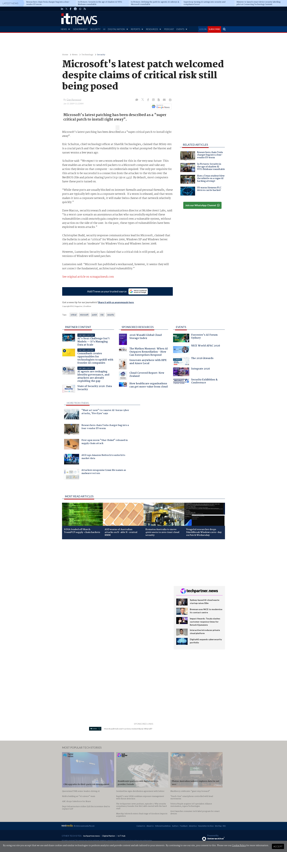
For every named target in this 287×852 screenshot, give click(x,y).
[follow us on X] (66, 9)
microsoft (84, 314)
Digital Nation (108, 835)
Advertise (193, 826)
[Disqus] (115, 581)
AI (104, 29)
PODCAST (169, 29)
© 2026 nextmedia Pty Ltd (84, 826)
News (75, 54)
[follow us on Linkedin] (62, 9)
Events (181, 327)
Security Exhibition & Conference (204, 381)
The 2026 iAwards (202, 358)
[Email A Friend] (165, 100)
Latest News (10, 3)
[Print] (170, 100)
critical (73, 314)
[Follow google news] (160, 106)
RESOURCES (152, 29)
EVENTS (180, 29)
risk (102, 314)
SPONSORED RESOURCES (138, 327)
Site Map (218, 826)
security (110, 314)
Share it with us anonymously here (116, 302)
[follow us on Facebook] (70, 9)
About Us (150, 826)
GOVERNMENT (80, 29)
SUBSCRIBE (214, 29)
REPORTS (135, 29)
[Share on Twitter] (143, 100)
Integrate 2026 (200, 369)
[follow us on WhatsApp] (80, 9)
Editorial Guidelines (163, 826)
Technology (87, 54)
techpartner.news (91, 835)
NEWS (64, 29)
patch (94, 314)
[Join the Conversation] (136, 100)
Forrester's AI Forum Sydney (204, 337)
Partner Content (78, 327)
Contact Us (140, 826)
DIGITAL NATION (116, 29)
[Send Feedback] (159, 100)
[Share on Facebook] (148, 100)
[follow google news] (75, 9)
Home (65, 54)
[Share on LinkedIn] (154, 100)
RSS (224, 826)
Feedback (184, 826)
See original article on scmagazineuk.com (88, 277)
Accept (278, 846)
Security (101, 54)
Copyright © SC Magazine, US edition (76, 306)
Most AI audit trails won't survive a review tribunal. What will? (128, 729)
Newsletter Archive (206, 826)
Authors (175, 826)
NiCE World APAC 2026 (205, 346)
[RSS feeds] (85, 9)
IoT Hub (121, 835)
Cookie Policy (239, 845)
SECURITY (95, 29)
